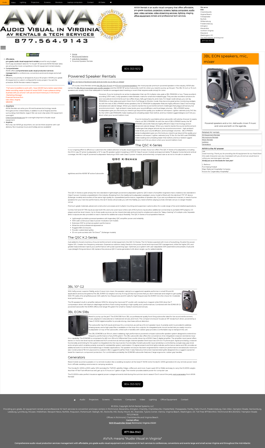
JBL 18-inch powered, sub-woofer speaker (93, 88)
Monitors (58, 2)
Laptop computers (74, 2)
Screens (47, 2)
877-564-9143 (207, 41)
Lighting (23, 2)
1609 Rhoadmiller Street (120, 423)
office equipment (142, 16)
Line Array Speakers (80, 59)
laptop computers (180, 10)
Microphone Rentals (210, 137)
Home (74, 54)
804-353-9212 (132, 68)
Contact (90, 2)
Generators (206, 144)
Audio (4, 2)
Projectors (35, 2)
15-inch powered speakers (126, 86)
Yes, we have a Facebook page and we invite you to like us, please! (98, 82)
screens (167, 10)
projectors (158, 10)
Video (13, 3)
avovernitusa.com (18, 118)
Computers (130, 399)
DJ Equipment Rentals (211, 135)
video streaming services (165, 13)
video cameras (146, 13)
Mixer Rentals (207, 140)
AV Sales (102, 2)
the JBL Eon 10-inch (104, 86)
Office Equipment (169, 399)
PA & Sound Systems (80, 56)
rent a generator (179, 374)
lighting (181, 13)
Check (8, 118)
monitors (148, 10)
